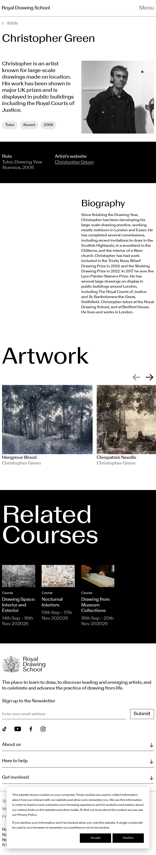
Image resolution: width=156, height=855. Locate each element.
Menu (146, 8)
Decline (128, 838)
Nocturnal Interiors (52, 602)
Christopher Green (74, 162)
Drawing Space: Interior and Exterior (18, 605)
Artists (12, 23)
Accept (95, 838)
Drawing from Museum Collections (95, 605)
